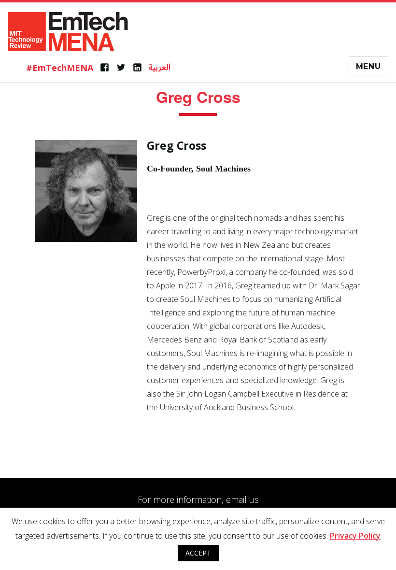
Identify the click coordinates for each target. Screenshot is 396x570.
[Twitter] (121, 68)
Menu (368, 66)
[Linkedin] (137, 68)
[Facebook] (104, 68)
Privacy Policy (355, 535)
